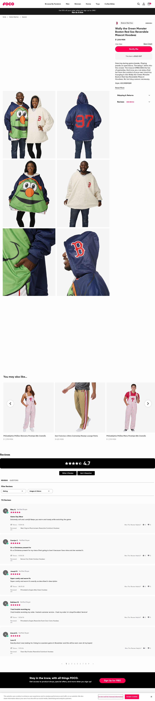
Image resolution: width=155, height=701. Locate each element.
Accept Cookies (132, 696)
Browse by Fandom (53, 4)
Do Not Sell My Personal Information (110, 696)
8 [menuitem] (85, 664)
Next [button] (148, 403)
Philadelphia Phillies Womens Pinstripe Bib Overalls (24, 436)
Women (77, 4)
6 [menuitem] (80, 664)
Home (88, 4)
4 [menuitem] (74, 664)
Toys (98, 4)
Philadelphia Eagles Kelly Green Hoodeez (34, 590)
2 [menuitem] (68, 664)
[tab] (68, 473)
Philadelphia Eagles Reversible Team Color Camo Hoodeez (40, 621)
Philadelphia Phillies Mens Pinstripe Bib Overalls (126, 436)
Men (67, 4)
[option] (77, 11)
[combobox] (13, 491)
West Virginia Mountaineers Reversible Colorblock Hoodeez (40, 528)
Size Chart (148, 44)
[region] (77, 697)
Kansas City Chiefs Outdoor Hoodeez (33, 559)
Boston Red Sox (127, 23)
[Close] (151, 696)
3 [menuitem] (71, 664)
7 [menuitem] (83, 664)
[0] (148, 4)
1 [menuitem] (66, 664)
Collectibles (110, 4)
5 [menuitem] (77, 664)
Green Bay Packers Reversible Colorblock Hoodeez (37, 651)
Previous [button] (10, 403)
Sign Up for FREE (112, 681)
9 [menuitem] (88, 664)
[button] (14, 525)
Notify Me (133, 49)
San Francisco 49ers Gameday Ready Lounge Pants (76, 436)
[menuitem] (52, 4)
